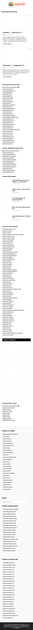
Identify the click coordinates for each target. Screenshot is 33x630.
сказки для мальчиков (8, 452)
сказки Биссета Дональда (9, 156)
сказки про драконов (7, 480)
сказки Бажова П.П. (7, 92)
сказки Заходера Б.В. (8, 110)
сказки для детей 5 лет (8, 587)
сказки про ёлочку (7, 262)
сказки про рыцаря (7, 315)
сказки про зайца (6, 266)
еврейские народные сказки (9, 523)
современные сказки (7, 486)
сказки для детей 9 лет (8, 606)
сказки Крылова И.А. (7, 113)
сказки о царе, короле (8, 239)
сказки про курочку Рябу (8, 280)
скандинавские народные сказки (10, 539)
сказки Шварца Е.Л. (7, 143)
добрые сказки (6, 413)
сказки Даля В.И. (6, 103)
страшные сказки (6, 418)
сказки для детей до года (9, 567)
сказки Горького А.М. (7, 101)
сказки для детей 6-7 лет (9, 594)
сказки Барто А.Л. (7, 94)
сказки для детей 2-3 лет (9, 576)
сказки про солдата (7, 326)
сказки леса (5, 454)
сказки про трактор (7, 331)
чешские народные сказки (9, 548)
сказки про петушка (7, 306)
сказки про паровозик (8, 304)
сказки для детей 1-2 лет (9, 571)
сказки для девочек (7, 450)
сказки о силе (6, 475)
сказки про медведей (7, 294)
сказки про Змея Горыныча (9, 269)
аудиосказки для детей (8, 407)
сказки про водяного (7, 248)
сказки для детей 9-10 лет (9, 608)
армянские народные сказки (9, 516)
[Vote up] (29, 16)
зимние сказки (6, 414)
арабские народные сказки (9, 513)
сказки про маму (6, 290)
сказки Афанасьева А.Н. (8, 90)
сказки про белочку (7, 243)
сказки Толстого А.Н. (7, 133)
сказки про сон (6, 327)
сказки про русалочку (8, 311)
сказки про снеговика (7, 319)
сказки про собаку (7, 322)
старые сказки (6, 416)
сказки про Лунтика (7, 283)
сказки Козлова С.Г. (7, 112)
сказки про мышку (7, 299)
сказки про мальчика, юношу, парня (11, 289)
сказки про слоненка (7, 317)
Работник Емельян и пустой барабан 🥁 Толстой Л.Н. (20, 181)
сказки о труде (6, 477)
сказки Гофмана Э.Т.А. (8, 161)
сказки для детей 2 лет (8, 574)
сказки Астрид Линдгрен (8, 154)
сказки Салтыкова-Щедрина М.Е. (11, 129)
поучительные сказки (8, 443)
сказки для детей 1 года (8, 569)
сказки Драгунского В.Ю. (8, 105)
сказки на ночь (6, 461)
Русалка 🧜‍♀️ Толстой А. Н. (12, 32)
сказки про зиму (6, 267)
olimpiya (4, 34)
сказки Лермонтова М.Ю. (9, 115)
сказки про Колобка (7, 273)
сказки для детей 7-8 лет (9, 599)
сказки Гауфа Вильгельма (9, 159)
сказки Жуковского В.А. (8, 108)
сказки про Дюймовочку (8, 259)
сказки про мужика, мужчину (9, 297)
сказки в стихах (6, 447)
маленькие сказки (7, 438)
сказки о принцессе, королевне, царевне (13, 234)
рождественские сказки (8, 445)
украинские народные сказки (9, 543)
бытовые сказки (6, 409)
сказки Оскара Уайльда (8, 170)
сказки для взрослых (8, 617)
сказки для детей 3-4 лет (9, 581)
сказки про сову (6, 324)
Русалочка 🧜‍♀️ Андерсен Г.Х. (13, 65)
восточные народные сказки (9, 520)
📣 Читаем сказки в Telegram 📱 (10, 87)
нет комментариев (16, 183)
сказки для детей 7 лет (8, 597)
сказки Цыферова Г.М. (8, 140)
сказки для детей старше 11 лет (10, 615)
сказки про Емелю (7, 264)
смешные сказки (6, 484)
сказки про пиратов (7, 308)
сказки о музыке (6, 232)
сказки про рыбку (7, 313)
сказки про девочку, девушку (10, 252)
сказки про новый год (8, 301)
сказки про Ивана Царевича (9, 271)
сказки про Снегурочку (8, 320)
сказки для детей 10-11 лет (9, 613)
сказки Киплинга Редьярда (9, 164)
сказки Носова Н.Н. (7, 122)
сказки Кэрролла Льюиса (9, 166)
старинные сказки (7, 489)
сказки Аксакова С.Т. (7, 89)
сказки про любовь (7, 482)
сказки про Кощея (7, 276)
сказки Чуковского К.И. (8, 141)
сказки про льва (6, 285)
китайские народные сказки (9, 529)
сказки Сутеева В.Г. (7, 131)
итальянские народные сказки (10, 527)
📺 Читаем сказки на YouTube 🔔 (11, 150)
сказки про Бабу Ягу (7, 241)
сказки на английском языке (9, 457)
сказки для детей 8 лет (8, 601)
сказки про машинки (7, 292)
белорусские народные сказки (10, 518)
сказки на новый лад (7, 459)
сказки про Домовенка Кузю (9, 255)
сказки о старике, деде (8, 236)
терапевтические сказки (8, 420)
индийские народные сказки (9, 525)
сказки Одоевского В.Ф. (8, 124)
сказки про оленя (6, 303)
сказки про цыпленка (7, 334)
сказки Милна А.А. (7, 168)
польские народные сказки (9, 534)
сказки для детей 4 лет (8, 583)
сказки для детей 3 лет (8, 578)
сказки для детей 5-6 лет (9, 590)
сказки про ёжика (6, 260)
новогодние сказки (7, 441)
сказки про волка (6, 250)
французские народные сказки (10, 546)
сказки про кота (6, 275)
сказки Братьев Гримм (8, 157)
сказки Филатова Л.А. (8, 138)
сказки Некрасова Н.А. (8, 120)
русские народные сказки (9, 536)
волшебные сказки (7, 411)
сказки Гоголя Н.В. (7, 99)
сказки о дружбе (6, 464)
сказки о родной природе (8, 473)
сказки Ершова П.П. (7, 106)
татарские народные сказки (9, 541)
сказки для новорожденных (9, 565)
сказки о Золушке (7, 231)
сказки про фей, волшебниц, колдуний (12, 333)
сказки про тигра (6, 329)
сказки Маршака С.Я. (8, 119)
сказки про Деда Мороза (8, 253)
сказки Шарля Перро (7, 172)
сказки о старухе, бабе (8, 238)
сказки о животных (7, 468)
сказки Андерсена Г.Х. (8, 152)
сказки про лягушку (7, 287)
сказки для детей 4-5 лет (9, 585)
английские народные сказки (9, 511)
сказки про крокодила (8, 278)
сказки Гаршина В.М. (7, 97)
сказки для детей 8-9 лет (9, 604)
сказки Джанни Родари (8, 163)
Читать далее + (7, 43)
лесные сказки (6, 436)
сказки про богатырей (8, 245)
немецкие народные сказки (9, 532)
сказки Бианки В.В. (7, 96)
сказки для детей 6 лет (8, 592)
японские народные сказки (9, 550)
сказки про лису (6, 282)
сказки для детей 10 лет (8, 610)
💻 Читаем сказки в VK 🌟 (9, 229)
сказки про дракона (7, 257)
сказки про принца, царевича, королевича (13, 310)
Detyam (4, 67)
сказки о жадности (7, 466)
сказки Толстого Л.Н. (7, 134)
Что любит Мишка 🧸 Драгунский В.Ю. (18, 198)
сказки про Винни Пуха (8, 246)
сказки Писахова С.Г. (7, 126)
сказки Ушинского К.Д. (8, 136)
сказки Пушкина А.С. (7, 127)
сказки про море (6, 296)
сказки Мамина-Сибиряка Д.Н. (10, 117)
